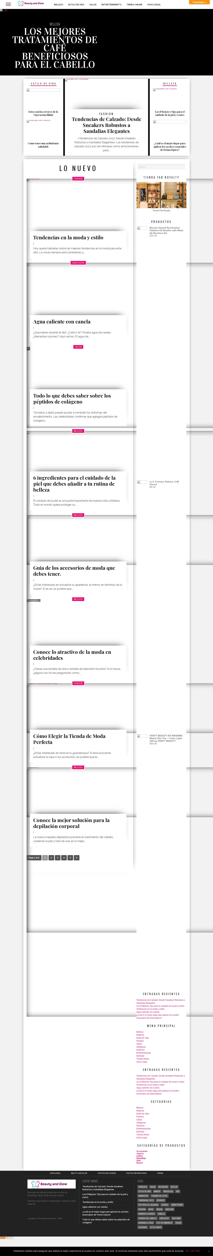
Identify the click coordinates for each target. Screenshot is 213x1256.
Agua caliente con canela (147, 1012)
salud (152, 1186)
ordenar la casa (145, 1222)
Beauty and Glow (79, 1173)
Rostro (139, 1163)
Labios (139, 1156)
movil (151, 1209)
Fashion (140, 1041)
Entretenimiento (111, 4)
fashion (141, 1209)
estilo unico (155, 1227)
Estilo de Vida (76, 4)
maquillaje (168, 1191)
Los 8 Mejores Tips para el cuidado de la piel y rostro (160, 1006)
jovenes (164, 1204)
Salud (93, 4)
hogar (178, 1222)
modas (159, 1209)
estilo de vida (144, 1191)
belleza (174, 1186)
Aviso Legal (154, 4)
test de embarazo (164, 1222)
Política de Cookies (107, 1173)
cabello (161, 1213)
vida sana (176, 1218)
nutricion (163, 1186)
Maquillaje (141, 1158)
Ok (187, 1251)
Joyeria (140, 1153)
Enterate (140, 1056)
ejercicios (164, 1218)
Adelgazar (141, 1047)
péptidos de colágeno (148, 1204)
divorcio (161, 1200)
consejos (142, 1186)
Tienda (160, 1173)
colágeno (142, 1227)
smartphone (177, 1204)
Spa (177, 1191)
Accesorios (141, 1151)
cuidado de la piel (159, 1195)
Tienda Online (134, 4)
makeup (157, 1191)
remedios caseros (146, 1213)
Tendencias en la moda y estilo (150, 1009)
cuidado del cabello (147, 1218)
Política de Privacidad (136, 1173)
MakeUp (140, 1035)
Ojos (138, 1160)
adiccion (169, 1209)
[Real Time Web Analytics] (6, 1238)
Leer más (195, 1251)
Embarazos (143, 1195)
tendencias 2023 (146, 1200)
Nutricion (140, 1050)
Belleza (58, 4)
